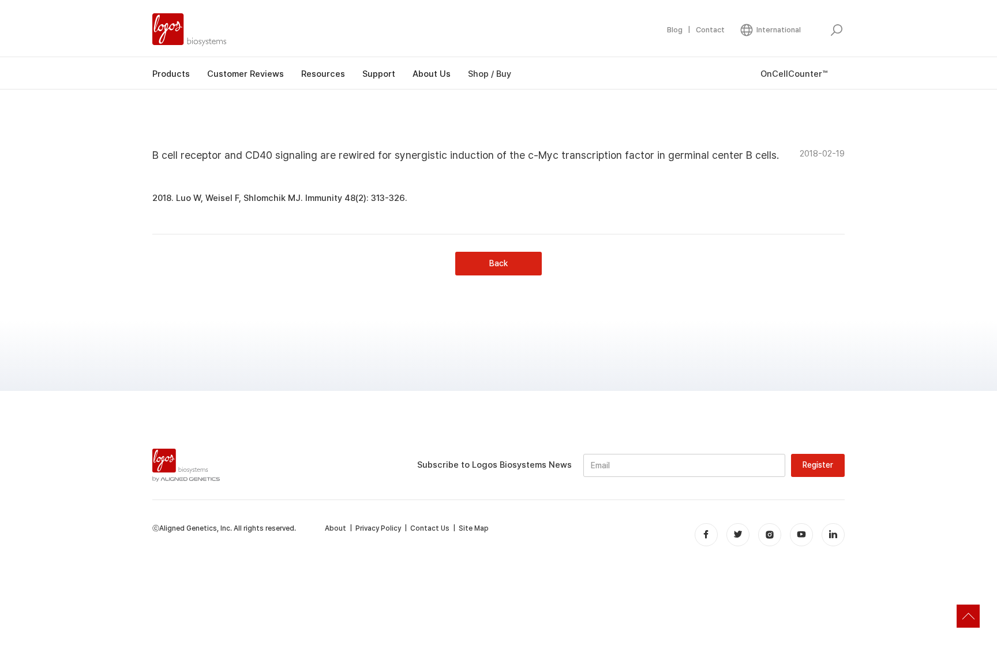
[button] (770, 30)
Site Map (474, 528)
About (335, 528)
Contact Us (429, 528)
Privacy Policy (378, 528)
